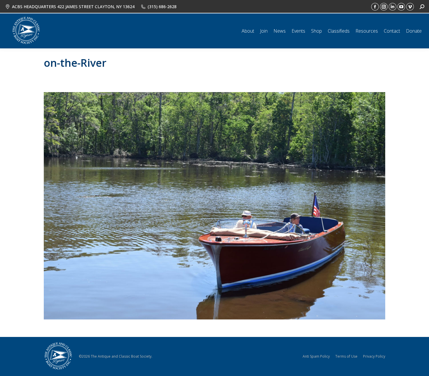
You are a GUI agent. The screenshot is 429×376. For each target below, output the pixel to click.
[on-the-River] (214, 205)
